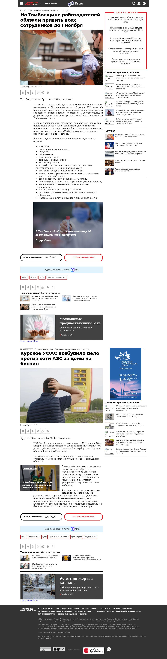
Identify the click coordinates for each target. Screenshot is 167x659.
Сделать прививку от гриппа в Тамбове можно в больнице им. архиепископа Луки (44, 307)
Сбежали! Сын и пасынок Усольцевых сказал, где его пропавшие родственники (131, 408)
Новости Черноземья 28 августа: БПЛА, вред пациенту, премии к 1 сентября (126, 40)
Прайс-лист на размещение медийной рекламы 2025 (119, 611)
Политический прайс (46, 614)
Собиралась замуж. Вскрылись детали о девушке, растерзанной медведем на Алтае (129, 121)
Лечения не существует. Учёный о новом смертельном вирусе (129, 416)
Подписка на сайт (89, 609)
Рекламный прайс (45, 609)
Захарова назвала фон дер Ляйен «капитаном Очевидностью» (128, 144)
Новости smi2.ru (29, 341)
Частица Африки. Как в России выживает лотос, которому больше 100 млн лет (130, 86)
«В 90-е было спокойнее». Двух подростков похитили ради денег (130, 424)
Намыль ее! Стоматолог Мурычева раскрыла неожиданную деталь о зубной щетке (130, 434)
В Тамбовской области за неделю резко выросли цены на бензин (45, 557)
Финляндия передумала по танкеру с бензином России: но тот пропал (130, 153)
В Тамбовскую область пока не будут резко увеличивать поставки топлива (44, 566)
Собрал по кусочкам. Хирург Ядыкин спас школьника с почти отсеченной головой (131, 451)
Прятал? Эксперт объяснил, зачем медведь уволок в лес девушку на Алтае (130, 104)
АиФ (39, 86)
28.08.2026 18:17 (26, 349)
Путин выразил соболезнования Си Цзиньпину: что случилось (129, 135)
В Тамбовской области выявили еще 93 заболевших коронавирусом (63, 233)
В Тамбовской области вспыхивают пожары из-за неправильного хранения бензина (87, 558)
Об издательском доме (123, 609)
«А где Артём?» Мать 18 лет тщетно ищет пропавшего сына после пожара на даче (130, 95)
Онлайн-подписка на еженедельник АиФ (55, 611)
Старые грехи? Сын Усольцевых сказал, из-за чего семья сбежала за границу (130, 78)
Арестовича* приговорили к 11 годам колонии (130, 161)
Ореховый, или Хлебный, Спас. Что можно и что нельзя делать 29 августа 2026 (126, 19)
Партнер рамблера (74, 649)
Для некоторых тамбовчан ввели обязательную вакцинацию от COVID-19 (45, 298)
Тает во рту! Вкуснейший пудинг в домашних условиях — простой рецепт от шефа (130, 442)
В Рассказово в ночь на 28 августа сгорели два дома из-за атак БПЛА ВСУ (125, 30)
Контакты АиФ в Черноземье (67, 609)
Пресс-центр (105, 609)
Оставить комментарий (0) (83, 257)
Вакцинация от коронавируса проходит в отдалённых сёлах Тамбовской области (85, 298)
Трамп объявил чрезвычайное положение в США (127, 170)
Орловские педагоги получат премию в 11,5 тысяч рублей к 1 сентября (126, 61)
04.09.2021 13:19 (26, 11)
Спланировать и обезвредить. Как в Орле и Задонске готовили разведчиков (125, 51)
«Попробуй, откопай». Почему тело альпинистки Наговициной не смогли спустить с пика (130, 112)
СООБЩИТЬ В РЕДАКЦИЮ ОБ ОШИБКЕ (72, 614)
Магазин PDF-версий (83, 611)
